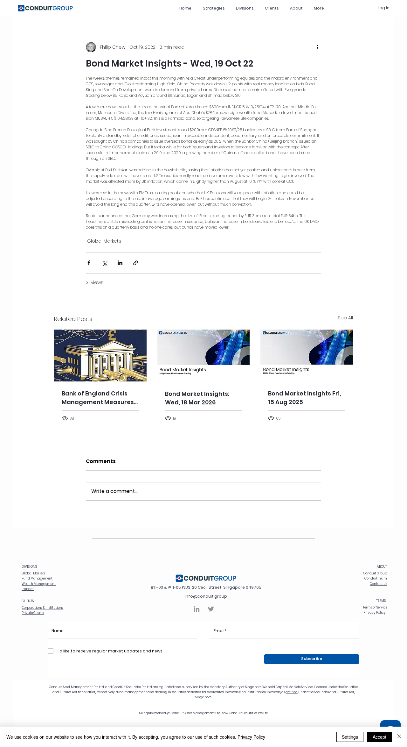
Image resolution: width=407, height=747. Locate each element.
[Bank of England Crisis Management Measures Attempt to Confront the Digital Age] (100, 355)
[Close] (399, 737)
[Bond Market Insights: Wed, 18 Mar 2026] (203, 356)
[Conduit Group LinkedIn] (197, 609)
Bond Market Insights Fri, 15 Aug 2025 (304, 397)
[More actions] (317, 47)
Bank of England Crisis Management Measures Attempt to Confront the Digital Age (98, 397)
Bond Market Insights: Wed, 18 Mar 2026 (197, 398)
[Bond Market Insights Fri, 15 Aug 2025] (306, 355)
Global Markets (104, 241)
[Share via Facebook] (89, 263)
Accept (379, 737)
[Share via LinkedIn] (120, 263)
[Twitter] (211, 609)
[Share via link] (136, 263)
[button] (244, 8)
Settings (350, 737)
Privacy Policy (251, 737)
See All (345, 318)
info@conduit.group (206, 596)
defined (292, 692)
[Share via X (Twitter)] (104, 263)
